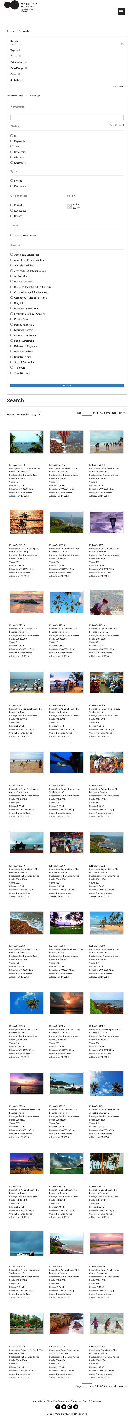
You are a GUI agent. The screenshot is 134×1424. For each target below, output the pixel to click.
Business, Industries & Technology (32, 287)
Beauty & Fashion (23, 281)
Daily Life (19, 303)
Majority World (53, 1414)
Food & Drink (21, 319)
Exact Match (115, 125)
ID (15, 135)
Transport (19, 367)
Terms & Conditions (92, 1401)
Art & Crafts (20, 276)
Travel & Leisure (22, 373)
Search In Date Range (25, 235)
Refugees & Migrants (25, 346)
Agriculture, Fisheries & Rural (29, 260)
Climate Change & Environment (31, 292)
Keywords (19, 141)
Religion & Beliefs (23, 351)
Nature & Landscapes (26, 335)
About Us (37, 1401)
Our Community (61, 1401)
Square (18, 216)
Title (16, 146)
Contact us (76, 1401)
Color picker (76, 206)
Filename (19, 157)
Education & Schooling (26, 308)
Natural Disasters (23, 330)
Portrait (18, 205)
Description (20, 152)
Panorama (20, 186)
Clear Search (119, 86)
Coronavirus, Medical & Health (30, 297)
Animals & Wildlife (23, 265)
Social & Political (23, 357)
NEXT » (122, 413)
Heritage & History (24, 324)
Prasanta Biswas (24, 492)
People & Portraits (24, 340)
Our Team (48, 1401)
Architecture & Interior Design (30, 270)
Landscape (20, 210)
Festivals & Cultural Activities (29, 313)
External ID (20, 162)
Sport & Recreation (24, 362)
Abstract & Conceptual (26, 254)
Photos (18, 180)
